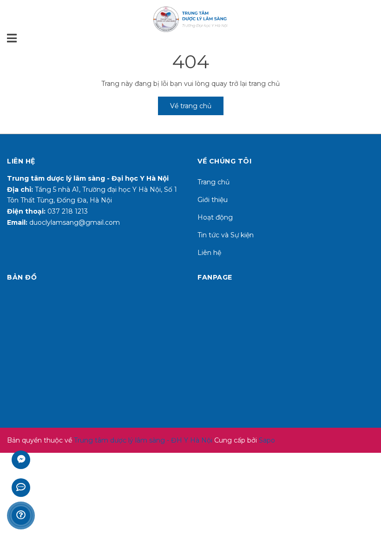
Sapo (267, 440)
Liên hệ (209, 252)
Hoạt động (215, 217)
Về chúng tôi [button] (224, 161)
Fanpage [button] (214, 277)
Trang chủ (213, 182)
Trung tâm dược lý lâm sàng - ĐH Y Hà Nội (143, 440)
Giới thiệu (212, 200)
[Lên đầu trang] (365, 504)
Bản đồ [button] (22, 277)
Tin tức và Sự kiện (225, 235)
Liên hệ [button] (21, 161)
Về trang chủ (190, 106)
